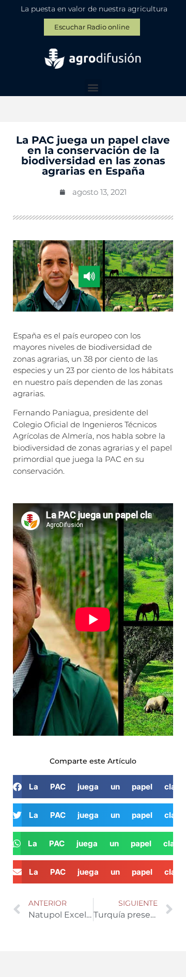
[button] (93, 87)
